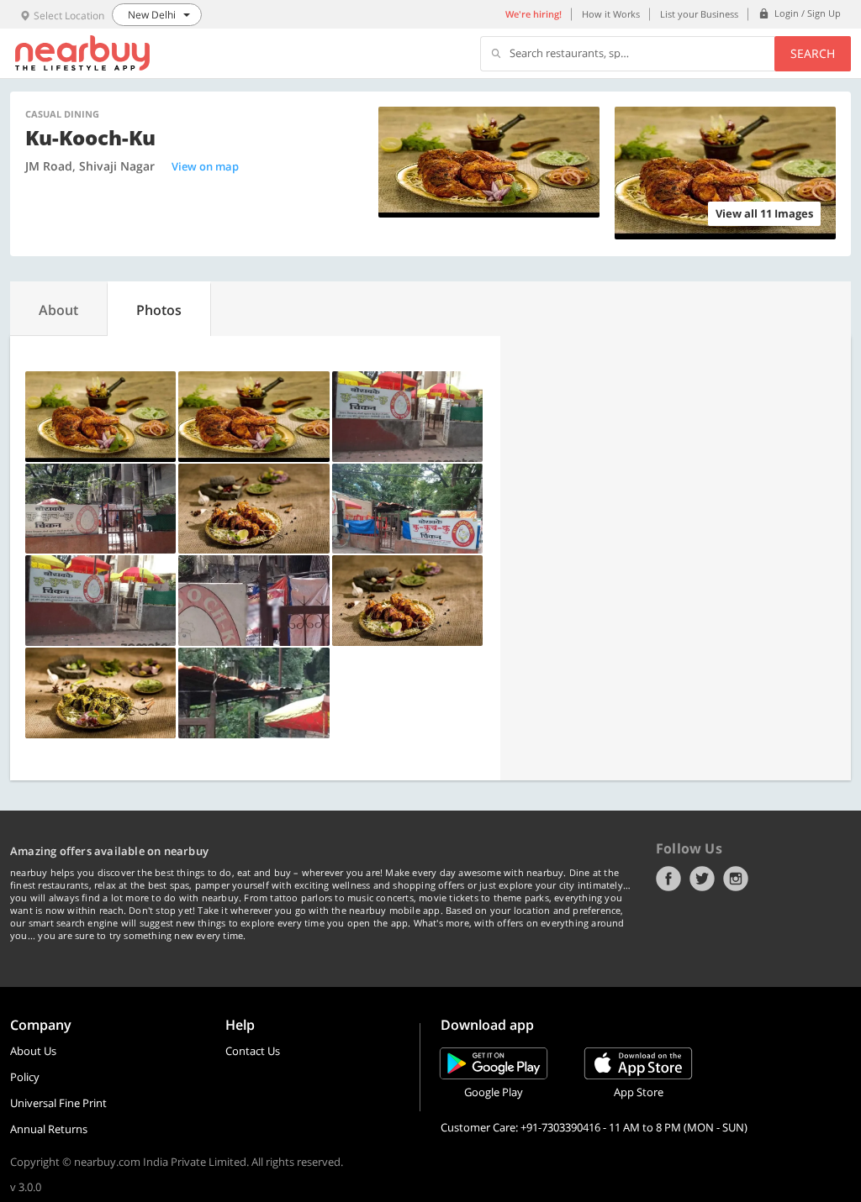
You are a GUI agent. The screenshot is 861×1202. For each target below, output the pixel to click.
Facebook (668, 878)
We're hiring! (533, 14)
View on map (205, 166)
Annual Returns (48, 1128)
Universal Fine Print (58, 1102)
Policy (25, 1076)
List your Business (699, 14)
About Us (33, 1050)
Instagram (735, 878)
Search (812, 53)
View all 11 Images (764, 213)
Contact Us (252, 1050)
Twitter (702, 878)
